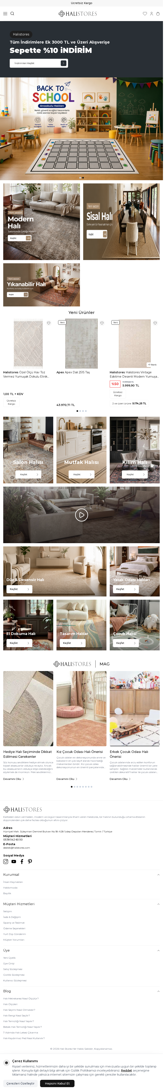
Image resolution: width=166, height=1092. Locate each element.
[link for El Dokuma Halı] (28, 625)
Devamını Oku (12, 778)
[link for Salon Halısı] (28, 450)
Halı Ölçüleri (10, 1004)
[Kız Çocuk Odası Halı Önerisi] (81, 708)
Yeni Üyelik (9, 957)
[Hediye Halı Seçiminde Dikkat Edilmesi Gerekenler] (28, 708)
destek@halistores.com (16, 847)
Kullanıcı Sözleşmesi (15, 980)
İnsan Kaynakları (13, 881)
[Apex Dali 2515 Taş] (81, 344)
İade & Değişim (12, 917)
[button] (80, 178)
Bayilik (7, 893)
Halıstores (11, 372)
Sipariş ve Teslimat (14, 922)
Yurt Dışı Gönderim (14, 934)
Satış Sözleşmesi (12, 969)
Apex (60, 372)
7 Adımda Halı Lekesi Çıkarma (20, 1032)
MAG (105, 664)
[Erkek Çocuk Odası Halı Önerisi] (135, 708)
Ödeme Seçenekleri (14, 928)
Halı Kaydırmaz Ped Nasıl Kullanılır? (24, 1038)
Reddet (126, 1070)
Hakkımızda (10, 887)
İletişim (7, 911)
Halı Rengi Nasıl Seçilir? (16, 1015)
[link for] (41, 221)
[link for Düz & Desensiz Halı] (54, 571)
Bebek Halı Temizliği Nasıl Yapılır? (22, 1026)
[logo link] (77, 14)
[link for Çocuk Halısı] (135, 625)
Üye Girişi (8, 963)
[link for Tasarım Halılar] (81, 625)
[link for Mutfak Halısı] (81, 450)
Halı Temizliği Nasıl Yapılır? (18, 1021)
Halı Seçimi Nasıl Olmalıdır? (19, 1009)
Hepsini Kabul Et (57, 1083)
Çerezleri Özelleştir (20, 1083)
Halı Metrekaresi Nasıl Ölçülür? (21, 998)
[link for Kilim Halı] (135, 450)
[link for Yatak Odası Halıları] (135, 571)
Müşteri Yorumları (13, 939)
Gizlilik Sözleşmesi (13, 974)
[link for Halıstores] (81, 100)
